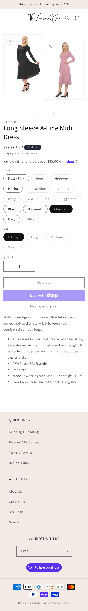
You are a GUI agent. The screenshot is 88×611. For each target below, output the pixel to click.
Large (37, 238)
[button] (9, 18)
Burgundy (35, 209)
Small (15, 248)
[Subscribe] (67, 551)
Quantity (9, 257)
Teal (50, 200)
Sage (42, 179)
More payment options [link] (44, 306)
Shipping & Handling (24, 432)
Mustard (66, 189)
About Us (16, 491)
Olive (33, 220)
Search (14, 522)
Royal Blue (40, 189)
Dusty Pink (16, 178)
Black (12, 209)
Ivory (14, 200)
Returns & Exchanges (24, 442)
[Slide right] (54, 113)
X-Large (16, 238)
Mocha (13, 189)
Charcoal (63, 210)
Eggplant (71, 200)
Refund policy (19, 463)
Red (32, 200)
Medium (59, 238)
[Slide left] (34, 113)
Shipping (8, 153)
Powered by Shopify (58, 602)
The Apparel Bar (36, 602)
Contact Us (17, 502)
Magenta (63, 179)
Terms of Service (21, 453)
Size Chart (16, 512)
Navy (11, 219)
